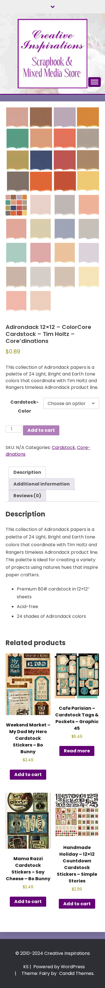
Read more (77, 751)
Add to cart (41, 430)
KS (26, 966)
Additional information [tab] (41, 484)
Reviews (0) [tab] (27, 495)
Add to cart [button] (28, 774)
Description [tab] (27, 472)
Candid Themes (76, 973)
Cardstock (63, 447)
